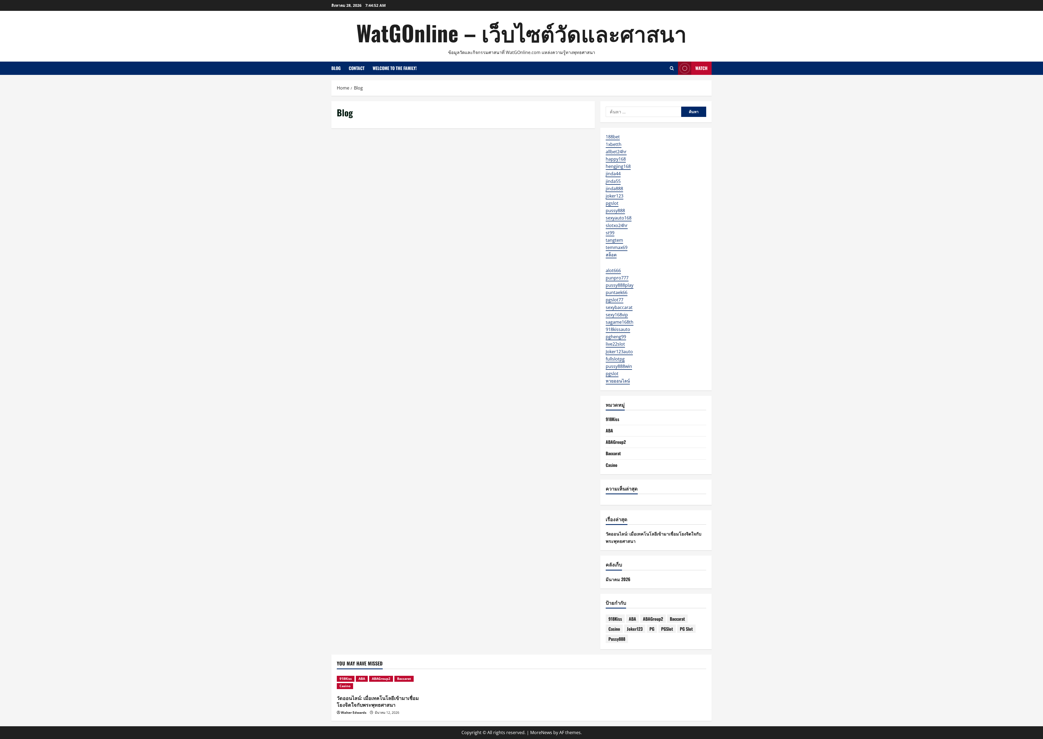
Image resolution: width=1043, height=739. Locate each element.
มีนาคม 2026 (618, 579)
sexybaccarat (619, 307)
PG (651, 629)
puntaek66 (616, 292)
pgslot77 (614, 300)
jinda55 (613, 181)
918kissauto (618, 329)
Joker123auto (619, 352)
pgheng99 (616, 337)
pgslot (612, 203)
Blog (336, 68)
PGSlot (667, 629)
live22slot (615, 344)
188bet (613, 137)
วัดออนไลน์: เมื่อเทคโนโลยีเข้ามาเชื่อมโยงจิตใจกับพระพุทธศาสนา (378, 701)
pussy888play (619, 285)
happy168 (616, 159)
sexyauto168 (619, 218)
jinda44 (613, 174)
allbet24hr (616, 152)
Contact (357, 68)
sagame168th (619, 322)
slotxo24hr (617, 225)
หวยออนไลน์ (618, 381)
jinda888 (614, 189)
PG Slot (686, 629)
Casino (611, 465)
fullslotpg (615, 359)
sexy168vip (617, 315)
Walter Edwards (353, 712)
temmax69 (616, 247)
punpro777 (617, 278)
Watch (701, 68)
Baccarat (613, 453)
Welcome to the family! (395, 68)
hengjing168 (618, 166)
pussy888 (615, 211)
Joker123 (635, 629)
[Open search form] (672, 68)
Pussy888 (616, 639)
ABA (609, 430)
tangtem (614, 240)
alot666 (613, 270)
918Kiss (612, 419)
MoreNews (541, 732)
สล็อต (611, 255)
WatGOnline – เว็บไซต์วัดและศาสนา (521, 33)
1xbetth (613, 144)
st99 (610, 233)
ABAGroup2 (616, 442)
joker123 (614, 196)
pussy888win (619, 366)
